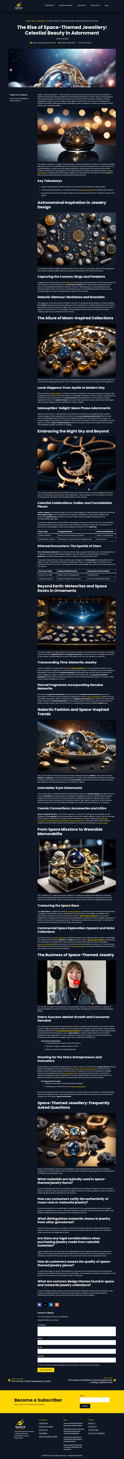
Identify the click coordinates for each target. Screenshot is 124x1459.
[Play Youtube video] (76, 982)
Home (28, 21)
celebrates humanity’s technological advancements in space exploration (72, 819)
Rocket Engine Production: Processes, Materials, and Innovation (73, 1447)
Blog (106, 5)
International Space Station (69, 1031)
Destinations (49, 5)
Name (40, 1338)
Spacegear (43, 1433)
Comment (42, 1325)
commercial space (59, 938)
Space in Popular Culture (48, 1436)
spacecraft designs (44, 944)
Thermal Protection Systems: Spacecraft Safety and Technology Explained (74, 1431)
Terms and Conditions (96, 1433)
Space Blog (40, 21)
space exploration (86, 190)
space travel (103, 823)
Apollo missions (56, 393)
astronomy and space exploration (84, 1069)
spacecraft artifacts (96, 940)
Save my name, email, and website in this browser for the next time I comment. (70, 1365)
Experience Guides (65, 5)
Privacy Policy (93, 1430)
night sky (69, 282)
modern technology (93, 697)
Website (40, 1356)
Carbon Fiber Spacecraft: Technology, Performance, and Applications (73, 1439)
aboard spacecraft (69, 1073)
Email (40, 1347)
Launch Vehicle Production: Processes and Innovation (73, 1424)
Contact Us (92, 1427)
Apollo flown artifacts (88, 916)
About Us (91, 1423)
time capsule (77, 668)
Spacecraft (82, 5)
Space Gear (95, 5)
